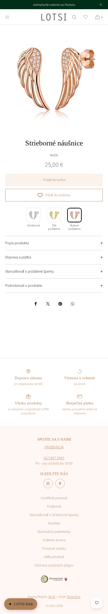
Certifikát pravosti (54, 498)
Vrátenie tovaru (54, 540)
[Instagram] (48, 483)
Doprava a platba (18, 257)
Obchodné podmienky (54, 531)
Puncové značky (54, 548)
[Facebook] (60, 483)
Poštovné (54, 506)
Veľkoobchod (54, 556)
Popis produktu (17, 243)
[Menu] (11, 17)
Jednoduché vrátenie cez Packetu (54, 5)
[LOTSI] (53, 17)
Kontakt (54, 523)
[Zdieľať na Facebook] (35, 304)
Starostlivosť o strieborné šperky (54, 514)
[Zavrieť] (100, 4)
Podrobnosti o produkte (23, 285)
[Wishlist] (85, 17)
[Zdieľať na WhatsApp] (72, 304)
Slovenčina (73, 597)
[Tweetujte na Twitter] (48, 304)
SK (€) (51, 597)
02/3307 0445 (54, 457)
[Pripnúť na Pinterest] (60, 304)
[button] (74, 17)
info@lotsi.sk (54, 446)
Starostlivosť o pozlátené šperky (29, 271)
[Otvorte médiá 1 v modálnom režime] (54, 79)
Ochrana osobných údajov (54, 565)
